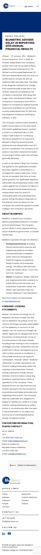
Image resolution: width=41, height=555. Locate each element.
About (4, 494)
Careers (25, 500)
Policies (25, 504)
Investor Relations (29, 497)
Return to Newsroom (27, 465)
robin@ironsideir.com (17, 454)
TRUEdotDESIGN (25, 550)
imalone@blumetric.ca (17, 441)
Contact (6, 507)
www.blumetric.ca (12, 301)
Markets (5, 497)
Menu (30, 6)
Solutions (6, 500)
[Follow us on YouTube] (9, 533)
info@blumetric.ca (10, 521)
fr (38, 6)
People (5, 504)
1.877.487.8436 (8, 518)
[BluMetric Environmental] (13, 6)
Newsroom (26, 494)
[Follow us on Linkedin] (3, 533)
